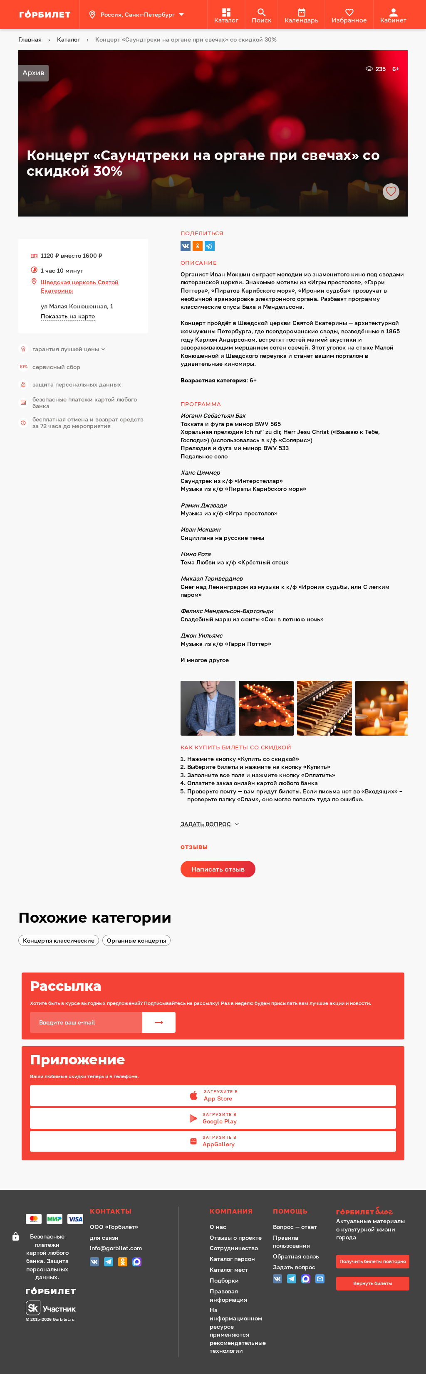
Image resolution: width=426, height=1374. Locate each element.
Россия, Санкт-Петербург (138, 14)
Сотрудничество (234, 1247)
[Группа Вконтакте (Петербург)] (94, 1262)
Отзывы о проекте (236, 1237)
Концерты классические (58, 940)
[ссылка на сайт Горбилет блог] (372, 1212)
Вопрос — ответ (295, 1226)
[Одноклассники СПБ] (122, 1262)
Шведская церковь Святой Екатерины (80, 286)
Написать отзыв (218, 869)
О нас (218, 1226)
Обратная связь (296, 1256)
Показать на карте (68, 316)
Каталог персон (232, 1258)
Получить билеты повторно (372, 1261)
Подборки (224, 1280)
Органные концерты (136, 940)
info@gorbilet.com (116, 1247)
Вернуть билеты (372, 1283)
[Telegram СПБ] (108, 1262)
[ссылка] (46, 14)
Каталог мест (229, 1269)
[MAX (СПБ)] (136, 1262)
